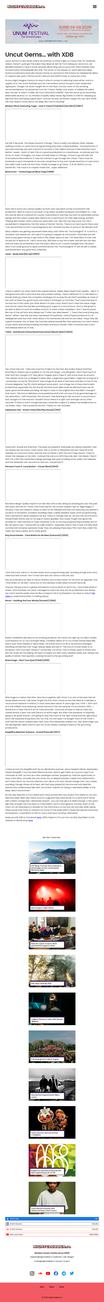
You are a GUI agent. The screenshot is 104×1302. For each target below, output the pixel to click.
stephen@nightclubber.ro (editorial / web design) (52, 1257)
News (42, 1287)
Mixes (51, 1287)
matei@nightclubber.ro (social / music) (52, 1261)
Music (61, 1287)
